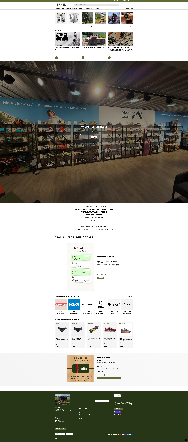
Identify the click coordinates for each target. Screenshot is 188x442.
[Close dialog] (100, 209)
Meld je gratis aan (94, 230)
